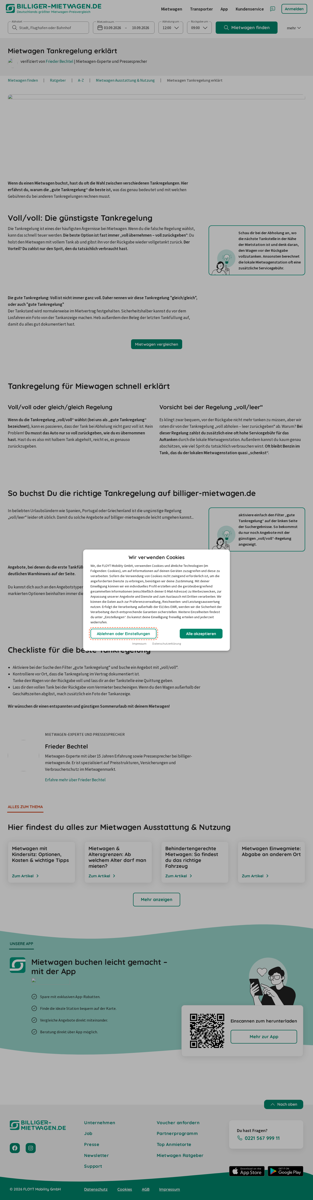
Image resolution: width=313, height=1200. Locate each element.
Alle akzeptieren (201, 633)
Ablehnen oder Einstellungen (123, 633)
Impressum (139, 643)
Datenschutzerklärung (166, 643)
